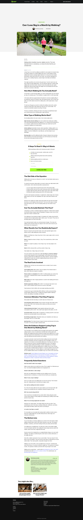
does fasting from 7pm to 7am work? (50, 449)
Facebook (14, 507)
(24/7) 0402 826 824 (67, 1)
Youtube (14, 510)
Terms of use (46, 502)
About (37, 1)
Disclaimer (45, 503)
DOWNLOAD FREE (41, 169)
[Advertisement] (41, 10)
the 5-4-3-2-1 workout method (40, 450)
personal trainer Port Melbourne (30, 452)
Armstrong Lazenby (39, 28)
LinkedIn (14, 506)
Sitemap (45, 504)
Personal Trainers (27, 1)
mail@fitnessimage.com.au (19, 502)
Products (51, 1)
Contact (41, 1)
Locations (33, 1)
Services (45, 1)
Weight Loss (41, 22)
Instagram (14, 508)
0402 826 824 (17, 503)
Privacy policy (46, 501)
